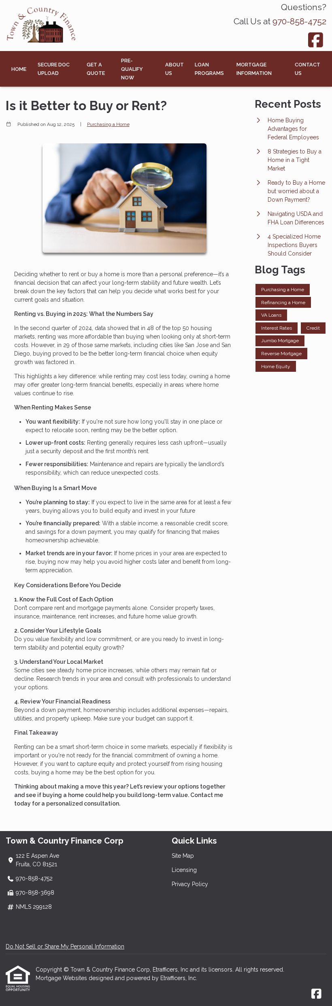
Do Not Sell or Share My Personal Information (65, 946)
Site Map (183, 856)
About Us (174, 69)
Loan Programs (209, 69)
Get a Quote (96, 69)
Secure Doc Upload (54, 69)
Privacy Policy (190, 884)
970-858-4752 (299, 21)
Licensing (184, 870)
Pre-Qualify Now (132, 69)
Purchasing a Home (108, 124)
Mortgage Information (254, 69)
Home (18, 69)
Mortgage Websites (62, 978)
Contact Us (307, 69)
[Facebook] (316, 40)
